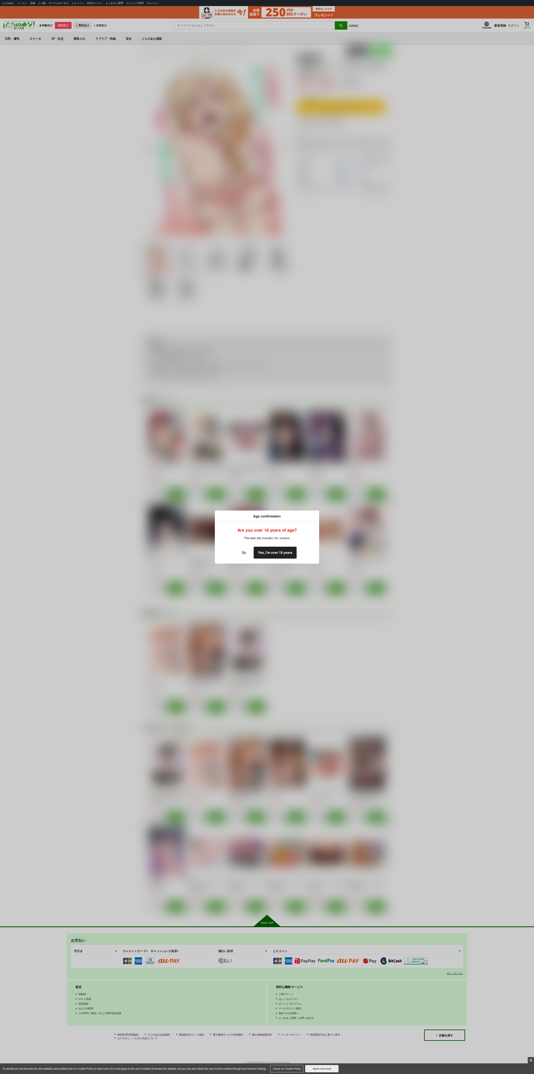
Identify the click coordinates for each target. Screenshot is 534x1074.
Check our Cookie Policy (287, 1068)
